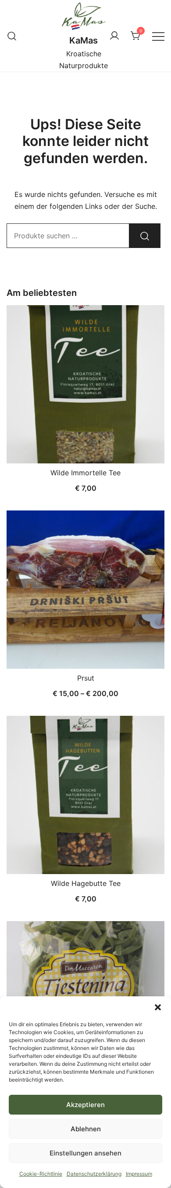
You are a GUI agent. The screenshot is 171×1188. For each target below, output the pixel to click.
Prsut (85, 678)
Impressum (139, 1173)
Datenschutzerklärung (94, 1173)
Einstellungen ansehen (85, 1153)
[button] (157, 1007)
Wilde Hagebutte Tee (86, 883)
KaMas (83, 40)
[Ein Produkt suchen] (12, 36)
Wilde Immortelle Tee (85, 472)
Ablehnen (86, 1129)
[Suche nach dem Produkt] (144, 235)
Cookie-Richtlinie (40, 1173)
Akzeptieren (85, 1105)
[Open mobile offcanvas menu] (158, 36)
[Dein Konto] (114, 36)
